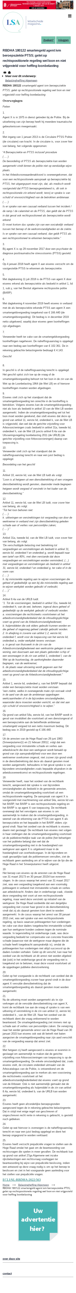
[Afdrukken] (9, 72)
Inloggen (63, 40)
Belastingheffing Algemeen (21, 80)
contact (7, 1273)
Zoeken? (48, 40)
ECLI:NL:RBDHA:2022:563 (22, 1179)
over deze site (11, 1258)
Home (6, 1185)
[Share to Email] (4, 72)
